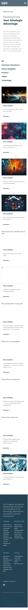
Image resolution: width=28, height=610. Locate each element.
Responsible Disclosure (8, 601)
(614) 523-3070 (18, 563)
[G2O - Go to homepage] (4, 3)
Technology (6, 80)
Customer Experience (11, 65)
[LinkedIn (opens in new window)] (4, 585)
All (3, 61)
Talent (4, 76)
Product (5, 73)
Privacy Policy (6, 598)
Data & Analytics (9, 69)
